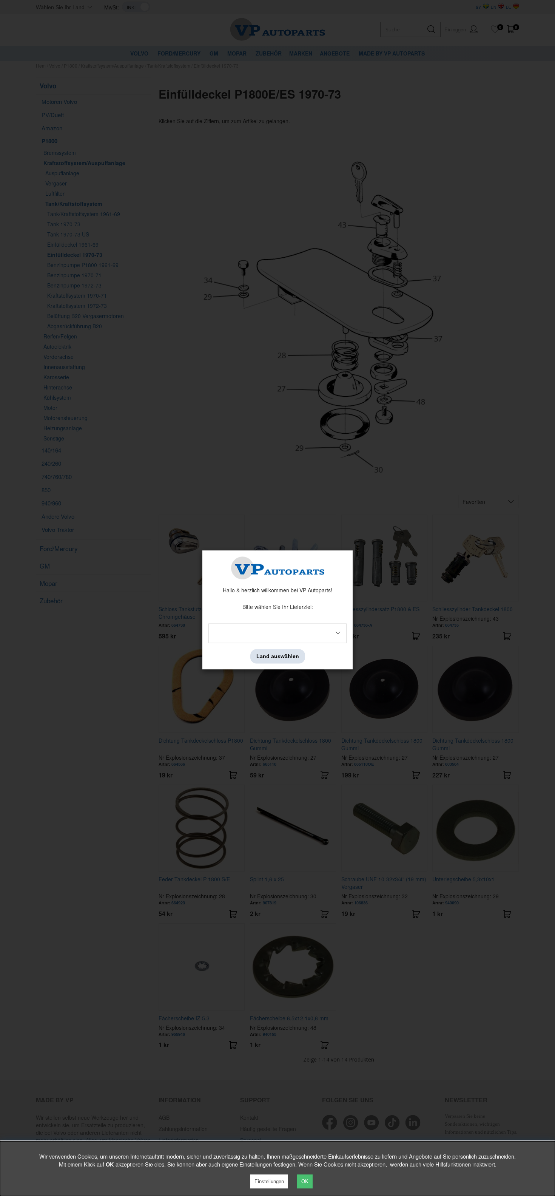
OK (304, 1181)
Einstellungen (269, 1181)
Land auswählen (277, 656)
